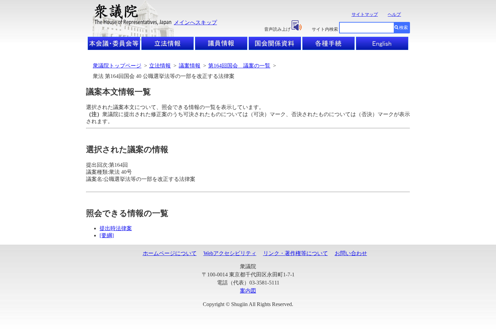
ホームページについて (170, 253)
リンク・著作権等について (295, 253)
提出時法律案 (116, 228)
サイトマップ (365, 14)
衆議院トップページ (117, 65)
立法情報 (160, 65)
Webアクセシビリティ (229, 253)
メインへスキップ (195, 22)
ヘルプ (394, 14)
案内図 (248, 291)
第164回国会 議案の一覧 (239, 65)
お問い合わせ (351, 253)
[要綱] (107, 235)
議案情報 (189, 65)
